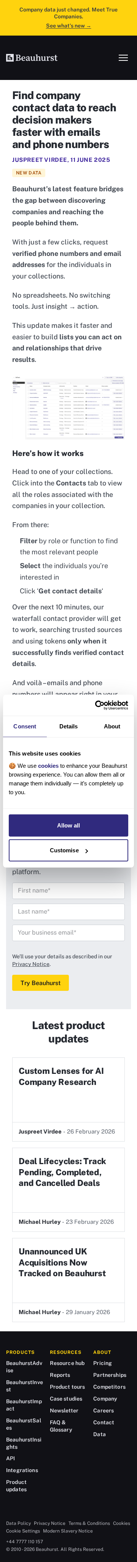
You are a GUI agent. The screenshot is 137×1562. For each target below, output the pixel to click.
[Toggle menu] (123, 58)
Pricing (102, 1363)
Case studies (66, 1399)
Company (105, 1399)
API (10, 1458)
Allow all (68, 825)
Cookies (121, 1523)
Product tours (67, 1387)
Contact (103, 1422)
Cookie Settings (23, 1531)
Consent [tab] (24, 726)
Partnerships (109, 1375)
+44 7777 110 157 (24, 1541)
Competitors (109, 1387)
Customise (64, 850)
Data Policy (18, 1523)
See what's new (68, 26)
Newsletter (64, 1410)
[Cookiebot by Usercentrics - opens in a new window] (96, 705)
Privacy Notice (30, 964)
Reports (60, 1375)
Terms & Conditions (89, 1523)
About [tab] (112, 726)
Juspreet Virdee (39, 159)
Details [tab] (68, 726)
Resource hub (67, 1363)
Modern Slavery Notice (68, 1531)
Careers (103, 1410)
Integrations (22, 1470)
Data (99, 1434)
